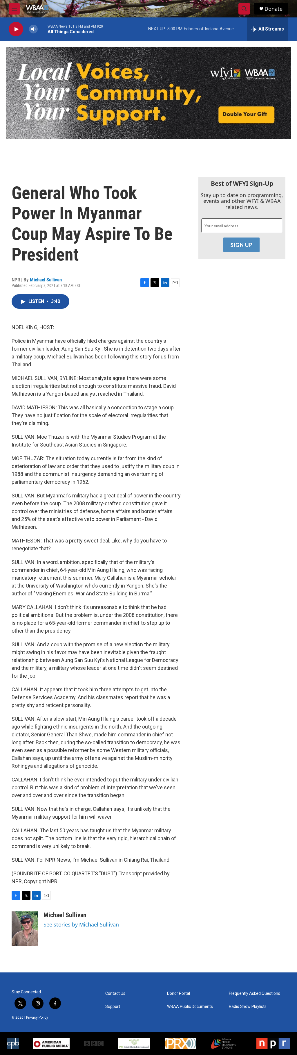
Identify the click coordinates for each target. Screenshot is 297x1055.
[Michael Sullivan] (25, 928)
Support (112, 1006)
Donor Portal (178, 993)
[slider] (43, 29)
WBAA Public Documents (190, 1006)
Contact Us (115, 993)
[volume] (33, 29)
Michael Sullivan (46, 280)
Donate (273, 9)
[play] (16, 29)
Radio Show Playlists (248, 1006)
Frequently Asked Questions (254, 993)
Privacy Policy (37, 1017)
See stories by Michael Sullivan (81, 924)
